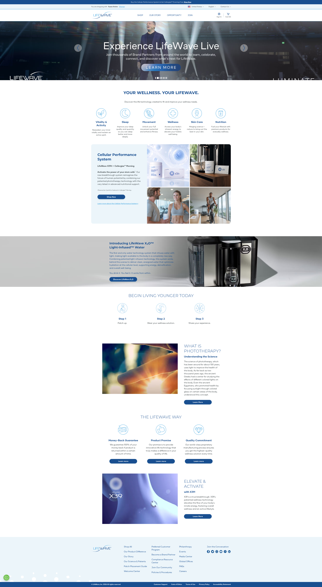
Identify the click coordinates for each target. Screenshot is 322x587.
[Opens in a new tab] (208, 551)
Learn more (123, 461)
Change (122, 7)
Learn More (198, 402)
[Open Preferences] (6, 577)
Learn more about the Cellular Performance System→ (117, 204)
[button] (78, 48)
